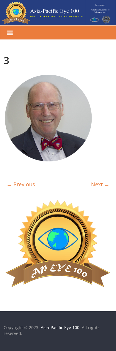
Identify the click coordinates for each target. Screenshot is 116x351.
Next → (100, 184)
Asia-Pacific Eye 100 (59, 327)
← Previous (21, 184)
